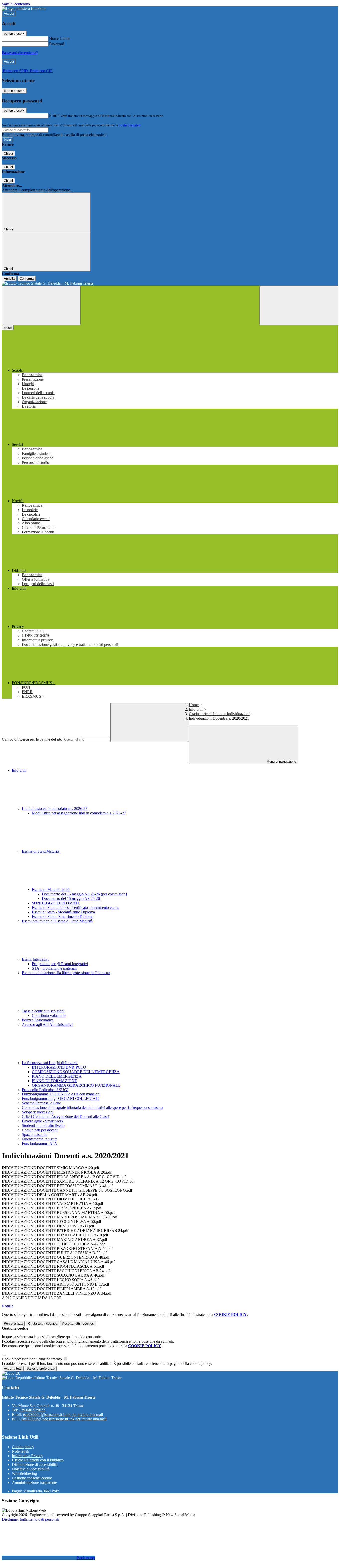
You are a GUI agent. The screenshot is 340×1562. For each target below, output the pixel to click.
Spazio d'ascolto (34, 1134)
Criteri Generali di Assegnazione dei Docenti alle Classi (65, 1116)
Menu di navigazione (281, 761)
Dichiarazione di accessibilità (34, 1464)
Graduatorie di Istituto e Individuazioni (219, 714)
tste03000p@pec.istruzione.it (64, 1419)
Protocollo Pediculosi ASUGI (45, 1090)
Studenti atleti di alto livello (43, 1125)
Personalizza (13, 1323)
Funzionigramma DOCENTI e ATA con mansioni (61, 1094)
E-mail (54, 115)
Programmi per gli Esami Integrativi (60, 964)
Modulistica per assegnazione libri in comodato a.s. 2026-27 (79, 813)
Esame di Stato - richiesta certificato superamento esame (75, 907)
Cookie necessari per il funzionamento (32, 1359)
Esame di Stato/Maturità (41, 851)
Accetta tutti (78, 1323)
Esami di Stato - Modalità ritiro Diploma (63, 912)
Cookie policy (23, 1447)
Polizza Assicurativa (38, 1020)
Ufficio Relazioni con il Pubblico (38, 1460)
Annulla (9, 278)
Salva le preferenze (41, 1368)
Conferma (27, 278)
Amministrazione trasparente (34, 1482)
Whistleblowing (24, 1473)
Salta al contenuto (16, 4)
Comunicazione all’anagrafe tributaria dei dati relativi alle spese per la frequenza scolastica (92, 1107)
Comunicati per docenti (40, 1130)
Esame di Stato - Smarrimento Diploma (62, 916)
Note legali (20, 1451)
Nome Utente (59, 38)
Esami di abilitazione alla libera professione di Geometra (66, 973)
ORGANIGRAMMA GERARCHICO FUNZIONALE (76, 1085)
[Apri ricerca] (298, 305)
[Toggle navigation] (41, 305)
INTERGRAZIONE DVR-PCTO (59, 1067)
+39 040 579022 (32, 1410)
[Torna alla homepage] (170, 283)
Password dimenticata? (20, 53)
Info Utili (196, 709)
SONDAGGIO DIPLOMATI (55, 903)
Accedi (9, 13)
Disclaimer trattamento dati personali (30, 1519)
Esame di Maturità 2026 (51, 889)
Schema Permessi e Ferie (41, 1103)
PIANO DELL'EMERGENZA (57, 1076)
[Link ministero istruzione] (24, 8)
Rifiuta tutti (42, 1323)
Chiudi (8, 153)
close (8, 328)
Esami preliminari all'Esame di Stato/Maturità (57, 921)
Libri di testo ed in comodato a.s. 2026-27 (55, 808)
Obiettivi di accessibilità (30, 1469)
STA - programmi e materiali (54, 968)
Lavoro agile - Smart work (42, 1121)
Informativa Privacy (27, 1456)
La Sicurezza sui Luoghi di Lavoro (50, 1063)
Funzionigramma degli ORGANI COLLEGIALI (60, 1098)
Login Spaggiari (130, 125)
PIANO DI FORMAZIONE (54, 1081)
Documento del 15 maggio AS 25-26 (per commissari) (84, 894)
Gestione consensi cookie (32, 1478)
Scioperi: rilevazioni (37, 1112)
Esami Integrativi (36, 959)
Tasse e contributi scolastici (43, 1011)
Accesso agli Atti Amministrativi (47, 1024)
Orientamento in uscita (39, 1139)
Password (56, 44)
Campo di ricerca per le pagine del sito (32, 739)
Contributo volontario (49, 1015)
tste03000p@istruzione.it (63, 1414)
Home (194, 705)
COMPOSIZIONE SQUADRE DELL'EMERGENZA (76, 1072)
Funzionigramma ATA (39, 1143)
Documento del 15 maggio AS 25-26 (71, 898)
